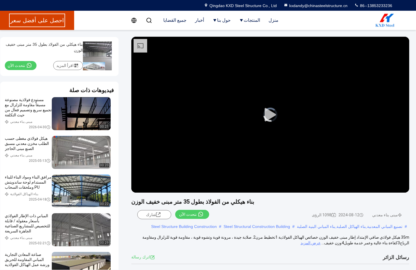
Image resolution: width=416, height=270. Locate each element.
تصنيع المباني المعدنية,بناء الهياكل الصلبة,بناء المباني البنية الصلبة (349, 226)
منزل (273, 20)
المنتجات (252, 20)
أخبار (199, 20)
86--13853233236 (375, 5)
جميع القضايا (174, 20)
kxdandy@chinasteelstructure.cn (318, 5)
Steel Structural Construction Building (257, 226)
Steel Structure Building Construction (184, 226)
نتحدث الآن (188, 214)
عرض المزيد (311, 243)
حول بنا (224, 20)
